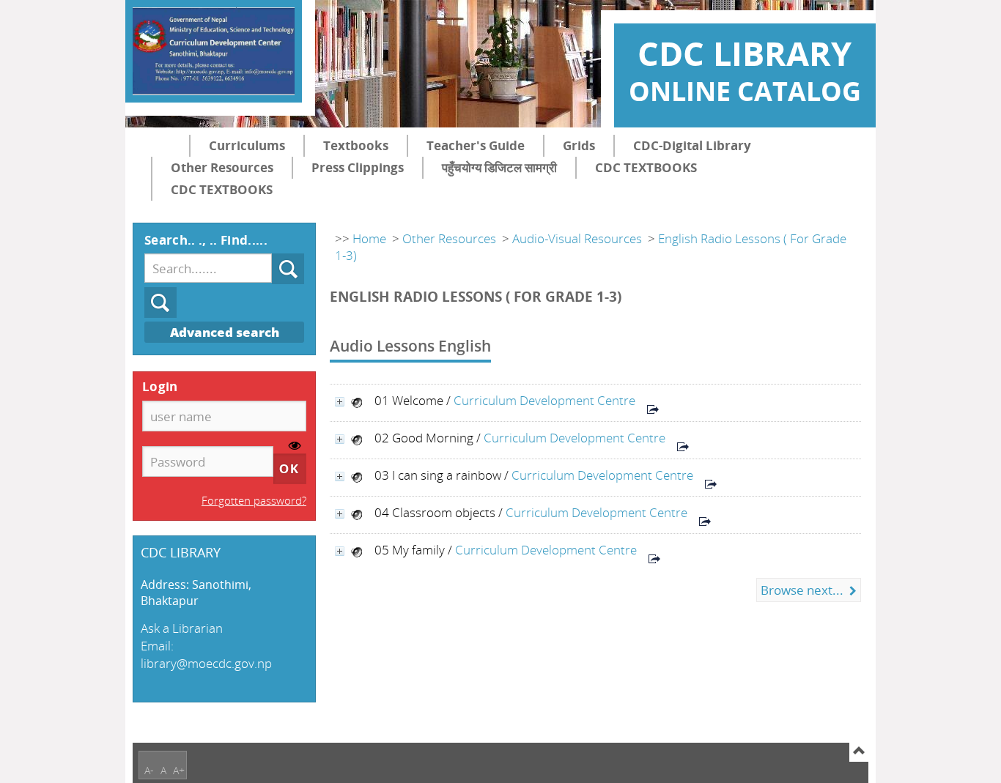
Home (369, 238)
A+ (179, 770)
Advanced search (224, 332)
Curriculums (247, 145)
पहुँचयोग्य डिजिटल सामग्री (499, 167)
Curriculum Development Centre (544, 400)
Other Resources (222, 167)
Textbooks (355, 145)
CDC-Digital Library (692, 145)
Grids (579, 145)
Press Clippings (357, 167)
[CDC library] (214, 51)
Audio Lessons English (410, 345)
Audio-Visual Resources (577, 238)
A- (149, 770)
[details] (339, 402)
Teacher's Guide (475, 145)
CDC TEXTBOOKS (646, 167)
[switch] (295, 446)
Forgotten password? (254, 500)
